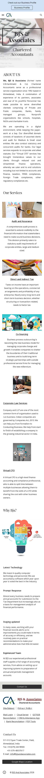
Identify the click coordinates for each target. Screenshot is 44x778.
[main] (22, 37)
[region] (22, 6)
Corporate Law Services (15, 403)
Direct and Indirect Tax (22, 279)
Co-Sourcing (22, 334)
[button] (3, 15)
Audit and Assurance (22, 221)
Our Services (12, 192)
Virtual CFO (9, 470)
